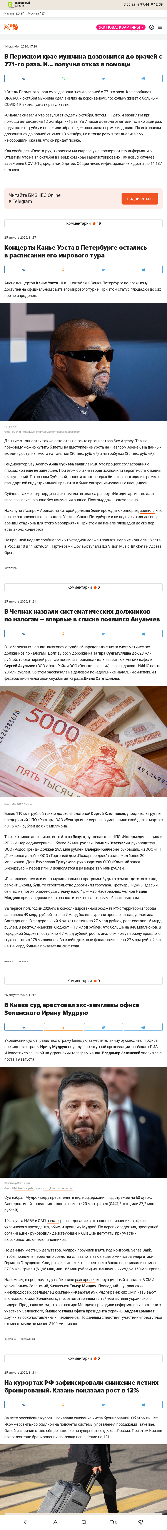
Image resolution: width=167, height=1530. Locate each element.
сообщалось (52, 540)
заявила (147, 510)
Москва (33, 13)
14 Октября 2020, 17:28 (20, 46)
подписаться (140, 198)
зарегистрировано (103, 157)
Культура (10, 568)
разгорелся (85, 1279)
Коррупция (27, 1339)
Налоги (23, 961)
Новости (13, 1053)
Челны (9, 961)
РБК (93, 464)
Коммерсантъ (18, 1424)
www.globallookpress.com (57, 1188)
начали (53, 1220)
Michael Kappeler (24, 1188)
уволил (147, 1053)
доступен (12, 289)
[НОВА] (120, 27)
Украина (10, 1339)
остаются (62, 441)
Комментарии (83, 223)
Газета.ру (40, 151)
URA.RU (11, 98)
